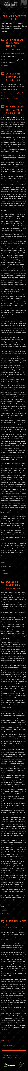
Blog (18, 49)
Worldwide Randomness (13, 583)
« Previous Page (6, 1046)
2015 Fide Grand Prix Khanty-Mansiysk (15, 43)
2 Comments (4, 66)
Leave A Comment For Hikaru (9, 99)
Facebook (16, 1055)
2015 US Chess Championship (14, 75)
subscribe (7, 28)
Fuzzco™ (9, 1059)
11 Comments (5, 1041)
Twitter (15, 1057)
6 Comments (4, 574)
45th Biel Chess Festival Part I (14, 108)
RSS (15, 1059)
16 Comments (5, 913)
